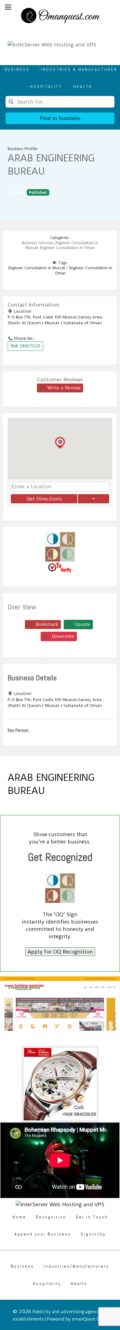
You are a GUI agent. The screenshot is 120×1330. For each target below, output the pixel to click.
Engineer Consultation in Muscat (36, 268)
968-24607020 (25, 346)
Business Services (37, 243)
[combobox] (60, 102)
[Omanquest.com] (60, 16)
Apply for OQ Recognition (60, 952)
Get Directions (44, 499)
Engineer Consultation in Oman (67, 248)
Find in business (60, 118)
